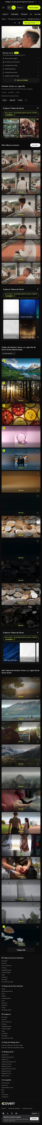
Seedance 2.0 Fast (6, 1064)
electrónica (4, 1003)
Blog (3, 1090)
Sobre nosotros (6, 1083)
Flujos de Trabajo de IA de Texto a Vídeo (12, 1045)
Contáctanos (5, 1097)
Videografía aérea (6, 970)
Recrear (21, 169)
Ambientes (4, 1005)
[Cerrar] (39, 2)
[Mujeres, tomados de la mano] (21, 845)
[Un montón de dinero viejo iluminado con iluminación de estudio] (21, 572)
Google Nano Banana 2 (8, 1057)
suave (3, 1000)
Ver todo (37, 14)
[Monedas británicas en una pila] (21, 527)
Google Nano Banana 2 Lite (9, 1061)
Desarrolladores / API (7, 1087)
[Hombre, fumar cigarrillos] (21, 273)
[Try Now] (36, 2)
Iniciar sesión (33, 8)
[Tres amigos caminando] (21, 733)
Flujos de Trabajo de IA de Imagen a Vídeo (13, 1047)
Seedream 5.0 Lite (6, 1073)
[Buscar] (14, 8)
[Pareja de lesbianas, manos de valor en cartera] (21, 868)
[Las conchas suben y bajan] (21, 482)
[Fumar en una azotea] (21, 228)
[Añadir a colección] (15, 23)
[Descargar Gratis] (37, 169)
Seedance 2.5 (5, 1054)
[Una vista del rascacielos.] (21, 890)
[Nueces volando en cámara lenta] (21, 504)
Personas (4, 963)
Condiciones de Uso (27, 1108)
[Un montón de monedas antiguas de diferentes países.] (21, 617)
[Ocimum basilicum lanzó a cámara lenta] (21, 549)
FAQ (3, 1092)
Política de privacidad (14, 1108)
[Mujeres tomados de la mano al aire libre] (21, 823)
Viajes (3, 975)
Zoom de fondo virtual (7, 981)
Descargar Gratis (30, 23)
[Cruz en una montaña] (21, 778)
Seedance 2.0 (5, 1059)
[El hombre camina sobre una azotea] (21, 183)
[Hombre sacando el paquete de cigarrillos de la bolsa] (21, 251)
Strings (3, 1007)
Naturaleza (4, 961)
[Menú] (3, 7)
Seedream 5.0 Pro (6, 1071)
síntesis (3, 989)
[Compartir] (19, 23)
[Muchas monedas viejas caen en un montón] (21, 594)
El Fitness (4, 968)
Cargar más (21, 950)
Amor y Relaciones (6, 965)
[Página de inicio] (8, 1103)
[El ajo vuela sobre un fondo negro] (21, 935)
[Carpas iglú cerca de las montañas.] (21, 755)
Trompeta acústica (6, 1010)
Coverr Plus (5, 1085)
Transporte (4, 977)
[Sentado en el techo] (21, 206)
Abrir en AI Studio (22, 80)
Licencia (4, 1108)
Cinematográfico (6, 998)
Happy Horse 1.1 (6, 1075)
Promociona (5, 1094)
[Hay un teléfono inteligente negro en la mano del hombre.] (21, 800)
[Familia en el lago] (21, 710)
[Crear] (9, 8)
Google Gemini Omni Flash (9, 1068)
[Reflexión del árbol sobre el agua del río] (21, 688)
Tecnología (4, 979)
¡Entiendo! (34, 1118)
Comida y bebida (6, 972)
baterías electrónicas (7, 991)
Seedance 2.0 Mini (6, 1066)
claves (3, 993)
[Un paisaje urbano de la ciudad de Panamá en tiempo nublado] (21, 913)
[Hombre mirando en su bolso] (21, 161)
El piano (4, 996)
